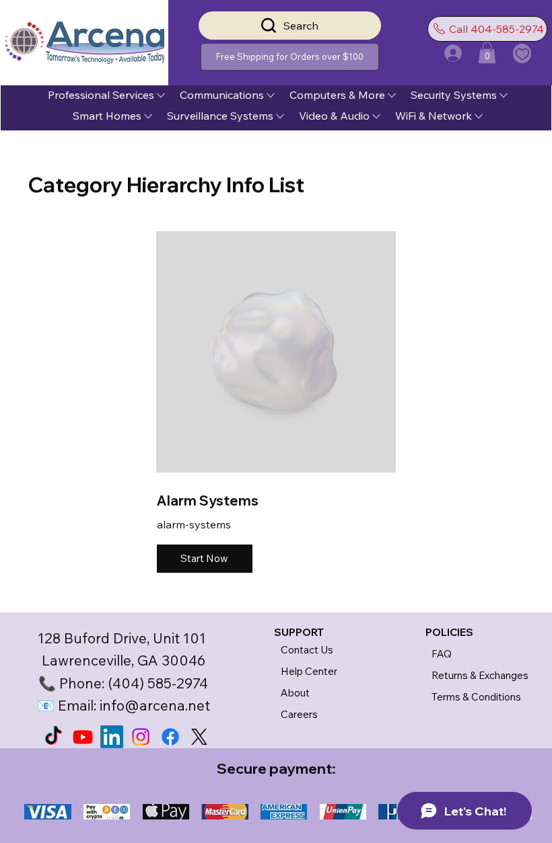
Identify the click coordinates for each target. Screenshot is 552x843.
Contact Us (307, 649)
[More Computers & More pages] (392, 95)
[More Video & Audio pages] (376, 116)
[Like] (522, 53)
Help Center (309, 671)
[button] (289, 57)
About (295, 692)
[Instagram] (140, 736)
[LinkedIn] (111, 736)
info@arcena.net (155, 705)
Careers (299, 714)
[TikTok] (53, 736)
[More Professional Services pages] (161, 95)
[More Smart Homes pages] (148, 116)
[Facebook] (170, 736)
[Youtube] (82, 736)
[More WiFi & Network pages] (479, 116)
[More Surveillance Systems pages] (280, 116)
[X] (199, 736)
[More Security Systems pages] (503, 95)
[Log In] (441, 53)
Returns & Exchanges (480, 675)
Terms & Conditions (476, 696)
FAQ (442, 653)
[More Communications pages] (271, 95)
